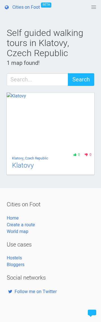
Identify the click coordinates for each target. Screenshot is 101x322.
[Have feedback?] (92, 313)
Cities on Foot (30, 6)
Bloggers (15, 264)
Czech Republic (36, 158)
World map (17, 231)
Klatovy (18, 158)
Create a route (21, 224)
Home (13, 218)
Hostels (14, 258)
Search (81, 80)
